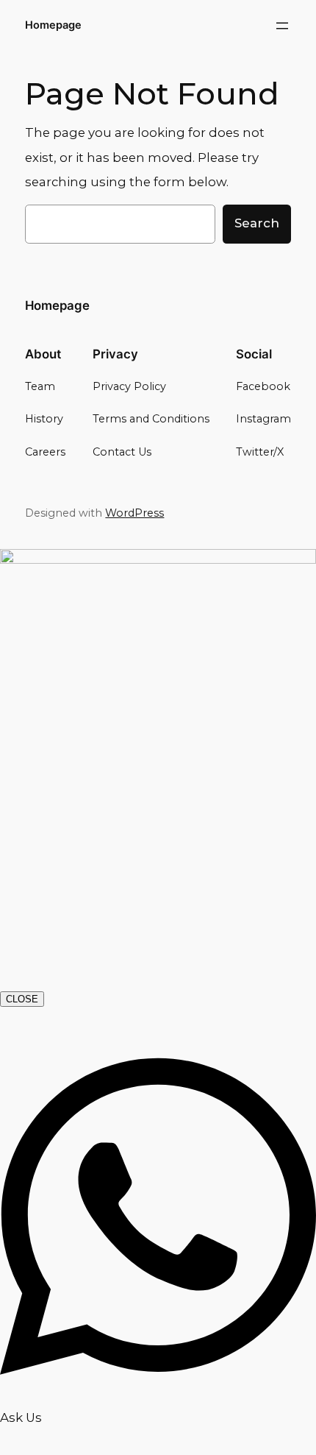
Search (256, 223)
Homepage (53, 25)
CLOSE (22, 999)
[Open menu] (282, 26)
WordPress (134, 513)
